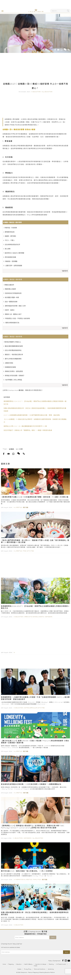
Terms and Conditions (39, 969)
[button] (2, 11)
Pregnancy (11, 964)
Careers (19, 969)
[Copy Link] (69, 49)
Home (4, 964)
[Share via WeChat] (65, 48)
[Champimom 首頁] (25, 11)
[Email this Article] (58, 49)
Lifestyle (18, 507)
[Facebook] (63, 960)
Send (52, 937)
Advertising (51, 969)
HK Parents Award (61, 964)
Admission (48, 616)
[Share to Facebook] (55, 49)
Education (37, 91)
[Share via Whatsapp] (61, 49)
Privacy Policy (27, 969)
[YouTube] (69, 960)
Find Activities (28, 551)
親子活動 (25, 507)
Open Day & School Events (34, 616)
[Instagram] (66, 960)
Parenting (51, 964)
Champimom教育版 (16, 390)
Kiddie (35, 965)
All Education (47, 91)
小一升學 (19, 449)
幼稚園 (11, 449)
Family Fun (37, 879)
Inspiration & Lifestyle (23, 879)
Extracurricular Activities (35, 708)
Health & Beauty (28, 964)
